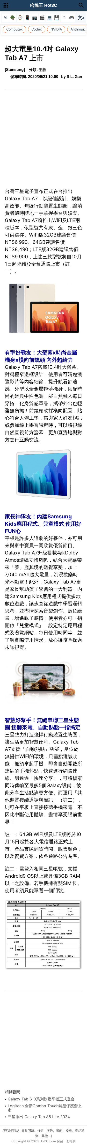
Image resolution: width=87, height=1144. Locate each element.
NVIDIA (56, 29)
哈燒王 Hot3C (43, 5)
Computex (14, 29)
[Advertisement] (43, 136)
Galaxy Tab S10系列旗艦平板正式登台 (41, 1099)
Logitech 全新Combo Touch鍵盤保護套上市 (45, 1108)
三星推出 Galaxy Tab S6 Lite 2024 (39, 1116)
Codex (36, 29)
